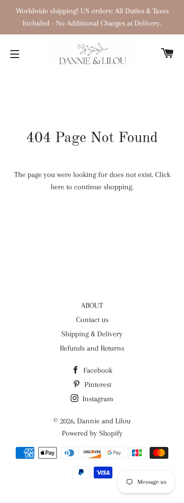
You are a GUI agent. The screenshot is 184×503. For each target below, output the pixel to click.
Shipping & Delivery (92, 333)
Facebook (96, 370)
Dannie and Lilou (104, 420)
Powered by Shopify (92, 433)
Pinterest (96, 384)
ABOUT (92, 305)
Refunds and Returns (92, 348)
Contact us (92, 319)
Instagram (96, 398)
